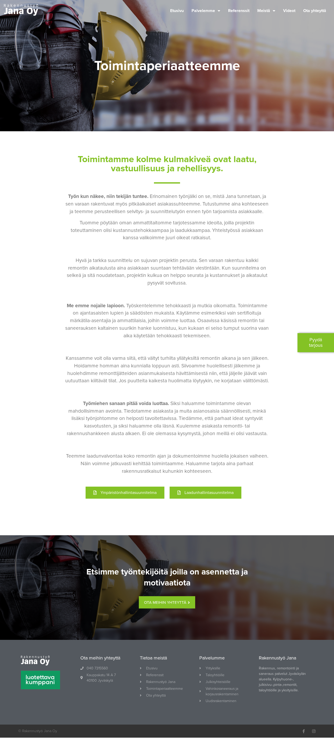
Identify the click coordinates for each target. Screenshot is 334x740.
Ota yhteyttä (314, 10)
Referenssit (238, 10)
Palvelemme (203, 10)
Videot (289, 10)
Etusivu (177, 10)
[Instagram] (314, 731)
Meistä (263, 10)
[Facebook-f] (304, 731)
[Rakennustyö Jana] (21, 11)
